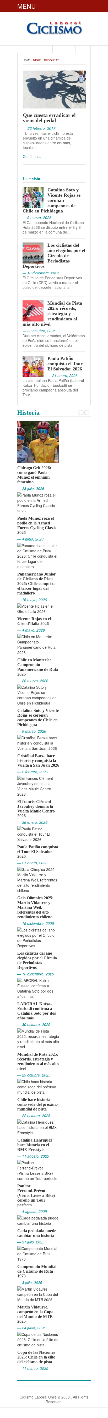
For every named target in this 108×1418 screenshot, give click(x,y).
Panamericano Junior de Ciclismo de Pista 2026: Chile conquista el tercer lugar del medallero (36, 583)
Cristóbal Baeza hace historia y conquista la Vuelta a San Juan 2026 (38, 760)
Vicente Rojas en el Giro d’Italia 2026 (34, 621)
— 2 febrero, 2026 (32, 771)
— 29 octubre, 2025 (33, 1075)
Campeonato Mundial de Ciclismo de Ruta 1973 (36, 1271)
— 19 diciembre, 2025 (35, 923)
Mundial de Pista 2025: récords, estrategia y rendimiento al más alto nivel (52, 313)
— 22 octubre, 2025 (33, 1115)
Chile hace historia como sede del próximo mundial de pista (37, 1104)
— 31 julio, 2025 (30, 1242)
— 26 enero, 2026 (32, 822)
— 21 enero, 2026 (32, 862)
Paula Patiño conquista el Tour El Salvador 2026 (65, 363)
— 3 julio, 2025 (29, 1282)
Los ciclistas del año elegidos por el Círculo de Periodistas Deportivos (54, 255)
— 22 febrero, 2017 (39, 128)
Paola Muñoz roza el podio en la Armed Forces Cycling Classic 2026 (37, 525)
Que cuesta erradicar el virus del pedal (49, 117)
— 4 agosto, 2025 (32, 1211)
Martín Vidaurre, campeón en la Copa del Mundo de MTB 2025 (35, 1314)
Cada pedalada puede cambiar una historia (36, 1233)
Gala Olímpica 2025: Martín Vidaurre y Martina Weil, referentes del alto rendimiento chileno (35, 907)
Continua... (32, 156)
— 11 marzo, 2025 (32, 1368)
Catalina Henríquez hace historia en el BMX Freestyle (34, 1145)
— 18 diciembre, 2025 (35, 973)
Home (27, 60)
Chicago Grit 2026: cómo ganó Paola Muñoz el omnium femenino (34, 474)
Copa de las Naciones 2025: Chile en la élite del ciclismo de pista (36, 1357)
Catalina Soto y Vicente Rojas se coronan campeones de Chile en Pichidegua (51, 200)
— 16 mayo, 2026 (32, 599)
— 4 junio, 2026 (30, 539)
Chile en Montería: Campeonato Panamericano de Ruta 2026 (37, 667)
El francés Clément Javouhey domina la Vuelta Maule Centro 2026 (36, 808)
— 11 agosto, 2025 (33, 1156)
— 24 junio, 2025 (31, 1327)
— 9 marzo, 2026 (31, 731)
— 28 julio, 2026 (30, 488)
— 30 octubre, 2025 (33, 1024)
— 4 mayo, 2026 (31, 630)
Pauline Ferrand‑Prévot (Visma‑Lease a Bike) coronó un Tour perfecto (36, 1195)
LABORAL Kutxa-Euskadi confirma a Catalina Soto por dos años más (36, 1010)
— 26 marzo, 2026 (32, 680)
